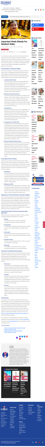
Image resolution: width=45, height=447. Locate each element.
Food (36, 220)
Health (36, 228)
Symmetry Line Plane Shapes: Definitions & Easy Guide (15, 386)
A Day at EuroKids (30, 408)
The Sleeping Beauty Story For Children (7, 384)
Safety (36, 250)
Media (11, 424)
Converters (12, 427)
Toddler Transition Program (39, 410)
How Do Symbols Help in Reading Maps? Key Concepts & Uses (24, 388)
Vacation (36, 267)
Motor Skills (37, 237)
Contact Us (12, 421)
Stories (6, 379)
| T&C (5, 442)
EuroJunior (39, 418)
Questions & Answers (39, 248)
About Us (12, 409)
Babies (36, 195)
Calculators (12, 426)
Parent (36, 243)
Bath (36, 198)
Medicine (37, 235)
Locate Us (12, 414)
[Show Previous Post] (40, 17)
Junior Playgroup (39, 414)
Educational (6, 46)
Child (33, 135)
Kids (33, 116)
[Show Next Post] (42, 17)
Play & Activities (38, 245)
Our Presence (13, 416)
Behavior (36, 200)
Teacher (36, 262)
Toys (36, 265)
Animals (34, 156)
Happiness (37, 227)
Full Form (37, 223)
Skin (36, 253)
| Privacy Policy (8, 442)
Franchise (37, 222)
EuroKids (11, 347)
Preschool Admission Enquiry (21, 409)
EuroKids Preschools (13, 321)
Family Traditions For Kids (10, 332)
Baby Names (37, 196)
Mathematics (16, 379)
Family (36, 217)
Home (2, 46)
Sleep (36, 255)
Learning (34, 118)
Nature (36, 240)
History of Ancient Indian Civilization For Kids (14, 328)
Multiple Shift (37, 238)
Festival (34, 115)
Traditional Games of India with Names (13, 330)
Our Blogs (12, 422)
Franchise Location (12, 418)
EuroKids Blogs (25, 319)
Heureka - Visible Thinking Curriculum (31, 412)
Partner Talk (12, 413)
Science (36, 252)
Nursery (39, 417)
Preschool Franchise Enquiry (21, 414)
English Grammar (38, 212)
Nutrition (36, 242)
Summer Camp (38, 260)
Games (36, 225)
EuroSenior (39, 420)
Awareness (37, 193)
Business (37, 201)
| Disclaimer (13, 442)
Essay (36, 213)
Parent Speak (13, 411)
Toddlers (37, 264)
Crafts (36, 205)
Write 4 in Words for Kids (10, 329)
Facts (36, 215)
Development (37, 208)
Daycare (36, 207)
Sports (36, 257)
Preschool (37, 247)
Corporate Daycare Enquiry (22, 418)
